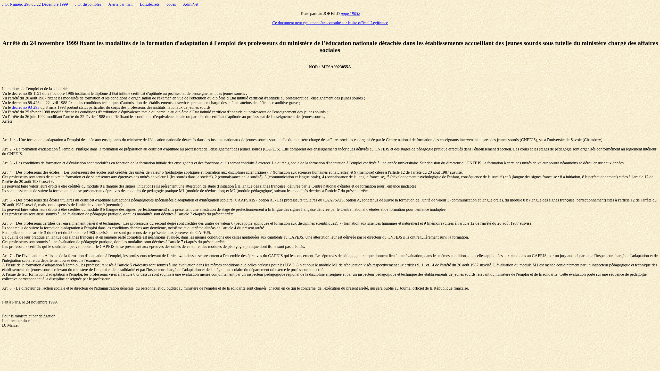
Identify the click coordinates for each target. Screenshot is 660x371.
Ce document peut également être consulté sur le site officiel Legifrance (330, 23)
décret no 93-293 (25, 107)
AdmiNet (190, 4)
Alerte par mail (120, 4)
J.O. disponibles (88, 4)
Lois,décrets (149, 4)
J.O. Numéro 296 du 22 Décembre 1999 (35, 4)
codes (171, 4)
